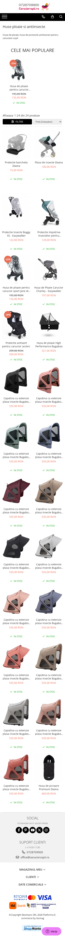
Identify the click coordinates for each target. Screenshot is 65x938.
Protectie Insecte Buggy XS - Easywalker (16, 233)
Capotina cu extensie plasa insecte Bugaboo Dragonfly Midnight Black (16, 566)
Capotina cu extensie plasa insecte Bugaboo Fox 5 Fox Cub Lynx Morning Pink (48, 732)
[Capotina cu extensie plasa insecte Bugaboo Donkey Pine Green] (16, 435)
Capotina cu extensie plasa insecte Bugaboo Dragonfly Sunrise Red (16, 676)
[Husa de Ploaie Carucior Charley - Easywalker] (48, 269)
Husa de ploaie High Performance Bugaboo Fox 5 (48, 344)
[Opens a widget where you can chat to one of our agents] (51, 931)
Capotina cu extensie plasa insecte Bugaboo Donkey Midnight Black (16, 400)
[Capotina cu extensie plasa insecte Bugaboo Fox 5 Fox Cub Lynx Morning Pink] (48, 712)
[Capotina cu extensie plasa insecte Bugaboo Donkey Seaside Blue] (48, 435)
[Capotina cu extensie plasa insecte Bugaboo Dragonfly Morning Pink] (16, 601)
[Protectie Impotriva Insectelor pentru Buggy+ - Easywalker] (48, 207)
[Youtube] (32, 830)
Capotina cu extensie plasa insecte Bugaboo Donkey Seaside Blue (48, 455)
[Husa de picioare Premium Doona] (48, 767)
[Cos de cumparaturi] (52, 16)
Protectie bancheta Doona (16, 164)
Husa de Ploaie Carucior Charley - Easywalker (48, 289)
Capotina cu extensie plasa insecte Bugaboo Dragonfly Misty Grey (48, 566)
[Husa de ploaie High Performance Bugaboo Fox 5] (48, 325)
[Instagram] (46, 830)
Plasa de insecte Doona (49, 162)
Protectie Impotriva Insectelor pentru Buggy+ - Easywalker (48, 233)
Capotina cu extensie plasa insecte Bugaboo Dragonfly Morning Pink (16, 621)
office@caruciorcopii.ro (34, 857)
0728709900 (34, 852)
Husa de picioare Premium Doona (49, 787)
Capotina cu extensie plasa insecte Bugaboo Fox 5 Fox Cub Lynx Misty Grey (16, 732)
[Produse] (5, 17)
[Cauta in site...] (61, 16)
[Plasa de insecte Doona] (48, 144)
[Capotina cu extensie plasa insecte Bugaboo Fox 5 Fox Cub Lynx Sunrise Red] (16, 767)
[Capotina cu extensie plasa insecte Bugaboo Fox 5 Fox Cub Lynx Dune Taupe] (48, 657)
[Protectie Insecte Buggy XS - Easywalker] (16, 207)
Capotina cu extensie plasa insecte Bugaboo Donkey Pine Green (16, 455)
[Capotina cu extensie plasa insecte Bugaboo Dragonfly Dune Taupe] (48, 491)
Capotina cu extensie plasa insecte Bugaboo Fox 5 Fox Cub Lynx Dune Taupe (48, 676)
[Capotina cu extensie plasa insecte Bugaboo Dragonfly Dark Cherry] (16, 491)
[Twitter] (39, 830)
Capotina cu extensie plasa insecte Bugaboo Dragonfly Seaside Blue (49, 621)
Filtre (18, 121)
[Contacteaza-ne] (43, 16)
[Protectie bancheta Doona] (16, 144)
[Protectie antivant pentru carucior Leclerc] (16, 325)
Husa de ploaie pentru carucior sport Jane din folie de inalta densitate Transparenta (19, 87)
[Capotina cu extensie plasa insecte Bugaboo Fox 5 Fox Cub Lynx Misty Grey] (16, 712)
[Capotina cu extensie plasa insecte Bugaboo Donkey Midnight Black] (16, 380)
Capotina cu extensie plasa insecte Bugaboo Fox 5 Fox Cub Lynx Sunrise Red (16, 787)
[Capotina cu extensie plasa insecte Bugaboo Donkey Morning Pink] (48, 380)
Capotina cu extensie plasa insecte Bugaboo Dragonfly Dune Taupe (48, 510)
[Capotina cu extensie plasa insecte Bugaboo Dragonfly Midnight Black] (16, 546)
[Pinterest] (26, 830)
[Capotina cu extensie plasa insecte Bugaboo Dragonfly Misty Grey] (48, 546)
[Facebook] (19, 830)
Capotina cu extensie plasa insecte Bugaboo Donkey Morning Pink (48, 400)
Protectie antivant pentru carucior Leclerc (16, 344)
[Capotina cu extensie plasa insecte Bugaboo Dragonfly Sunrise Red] (16, 657)
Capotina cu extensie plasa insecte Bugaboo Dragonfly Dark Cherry (16, 510)
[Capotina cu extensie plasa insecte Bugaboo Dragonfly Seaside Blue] (48, 601)
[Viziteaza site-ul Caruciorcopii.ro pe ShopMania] (32, 928)
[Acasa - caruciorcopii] (32, 6)
